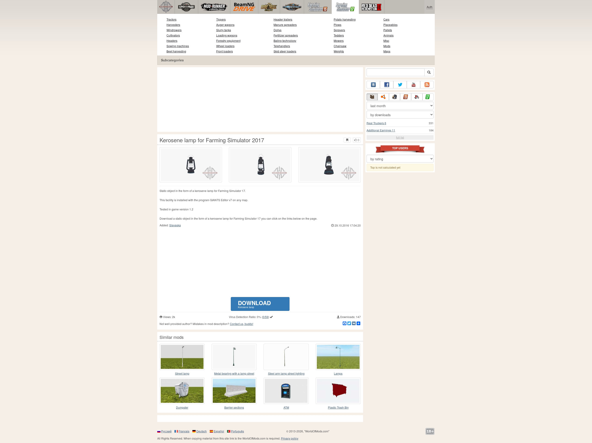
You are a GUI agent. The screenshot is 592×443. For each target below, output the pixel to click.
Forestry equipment (228, 40)
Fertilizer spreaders (286, 35)
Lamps (338, 373)
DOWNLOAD (254, 304)
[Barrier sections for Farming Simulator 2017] (234, 391)
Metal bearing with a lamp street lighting (234, 373)
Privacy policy (289, 438)
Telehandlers (282, 46)
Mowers (339, 40)
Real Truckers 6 (376, 123)
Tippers (221, 19)
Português (237, 431)
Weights (339, 51)
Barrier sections (234, 407)
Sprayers (339, 30)
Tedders (339, 35)
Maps (386, 51)
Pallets (387, 30)
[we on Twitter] (400, 84)
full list (400, 137)
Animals (388, 35)
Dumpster (182, 407)
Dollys (277, 30)
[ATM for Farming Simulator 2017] (286, 391)
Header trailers (283, 19)
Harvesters (173, 25)
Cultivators (173, 35)
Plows (337, 25)
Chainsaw (340, 46)
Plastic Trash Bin (338, 407)
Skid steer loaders (285, 51)
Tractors (171, 19)
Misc (386, 40)
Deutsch (201, 431)
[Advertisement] (260, 99)
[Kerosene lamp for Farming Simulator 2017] (191, 164)
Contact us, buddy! (241, 324)
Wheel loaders (225, 46)
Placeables (390, 25)
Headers (171, 40)
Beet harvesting (176, 51)
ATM (286, 407)
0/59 (265, 317)
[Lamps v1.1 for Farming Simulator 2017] (338, 357)
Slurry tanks (223, 30)
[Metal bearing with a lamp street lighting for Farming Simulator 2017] (234, 357)
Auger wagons (225, 25)
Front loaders (224, 51)
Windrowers (174, 30)
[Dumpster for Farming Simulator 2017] (182, 391)
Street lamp (182, 373)
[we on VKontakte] (373, 84)
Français (184, 431)
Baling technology (285, 40)
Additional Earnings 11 (381, 130)
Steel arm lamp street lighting (286, 373)
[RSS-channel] (427, 84)
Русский (166, 431)
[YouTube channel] (413, 84)
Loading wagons (226, 35)
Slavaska (175, 225)
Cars (386, 19)
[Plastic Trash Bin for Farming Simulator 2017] (338, 391)
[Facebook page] (386, 84)
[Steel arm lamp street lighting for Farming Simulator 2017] (286, 357)
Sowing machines (177, 46)
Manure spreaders (285, 25)
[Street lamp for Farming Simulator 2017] (182, 357)
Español (219, 431)
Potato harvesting (345, 19)
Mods (386, 46)
